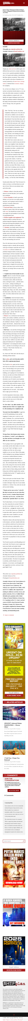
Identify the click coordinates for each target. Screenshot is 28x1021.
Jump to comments (9, 615)
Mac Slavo (7, 728)
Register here (14, 790)
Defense (6, 191)
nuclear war (7, 249)
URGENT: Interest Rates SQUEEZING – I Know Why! (13, 725)
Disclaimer (20, 1019)
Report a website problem (11, 1019)
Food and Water (8, 207)
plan (8, 359)
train (11, 364)
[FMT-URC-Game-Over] (14, 926)
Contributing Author (7, 15)
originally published (16, 49)
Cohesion (6, 227)
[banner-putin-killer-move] (14, 887)
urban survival (12, 69)
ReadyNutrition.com (19, 51)
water (6, 211)
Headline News (20, 15)
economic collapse (18, 83)
